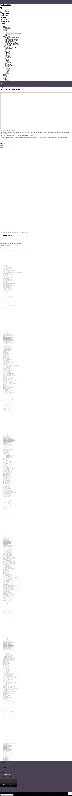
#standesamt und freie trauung (30, 91)
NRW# (4, 336)
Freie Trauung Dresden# (7, 607)
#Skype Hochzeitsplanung (7, 359)
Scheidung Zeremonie (7, 709)
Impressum (7, 80)
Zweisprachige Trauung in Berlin (8, 369)
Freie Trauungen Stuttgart (7, 644)
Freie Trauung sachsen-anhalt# (8, 424)
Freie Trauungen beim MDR (8, 552)
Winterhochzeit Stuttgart (7, 551)
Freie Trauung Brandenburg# (8, 313)
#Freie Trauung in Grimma (7, 656)
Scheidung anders (6, 621)
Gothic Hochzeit (6, 275)
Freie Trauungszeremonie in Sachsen (9, 468)
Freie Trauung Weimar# (4, 232)
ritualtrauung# (5, 291)
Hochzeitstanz (5, 705)
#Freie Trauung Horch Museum (8, 410)
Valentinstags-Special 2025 (7, 258)
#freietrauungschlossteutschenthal (9, 568)
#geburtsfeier (5, 694)
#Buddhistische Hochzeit (7, 567)
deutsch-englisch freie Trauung (8, 308)
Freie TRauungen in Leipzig (8, 370)
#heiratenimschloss (6, 573)
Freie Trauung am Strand (7, 731)
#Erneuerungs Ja (6, 487)
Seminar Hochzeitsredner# (7, 279)
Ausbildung (5, 30)
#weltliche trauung (6, 454)
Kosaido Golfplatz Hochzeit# (8, 337)
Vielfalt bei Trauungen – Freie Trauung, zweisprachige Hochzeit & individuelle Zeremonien (19, 249)
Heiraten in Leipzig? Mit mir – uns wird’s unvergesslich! (13, 257)
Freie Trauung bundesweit (7, 556)
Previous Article (3, 237)
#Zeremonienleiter (6, 360)
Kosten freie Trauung (6, 307)
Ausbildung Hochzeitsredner (8, 491)
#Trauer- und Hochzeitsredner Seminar (9, 380)
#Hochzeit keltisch (6, 566)
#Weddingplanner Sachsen (7, 637)
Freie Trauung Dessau (7, 670)
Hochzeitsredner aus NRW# (8, 739)
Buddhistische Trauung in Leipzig (9, 498)
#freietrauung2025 (6, 417)
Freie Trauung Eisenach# (7, 620)
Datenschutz (2, 769)
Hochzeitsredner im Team (7, 555)
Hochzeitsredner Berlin (7, 306)
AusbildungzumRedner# (7, 663)
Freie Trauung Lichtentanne (8, 348)
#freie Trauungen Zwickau (7, 593)
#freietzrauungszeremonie (7, 628)
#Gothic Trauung (6, 414)
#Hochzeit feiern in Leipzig (7, 412)
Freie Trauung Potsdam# (7, 522)
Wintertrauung (5, 300)
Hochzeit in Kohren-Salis (7, 648)
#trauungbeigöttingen (6, 758)
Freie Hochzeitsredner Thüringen (8, 464)
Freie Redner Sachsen (6, 391)
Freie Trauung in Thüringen (8, 495)
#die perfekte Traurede (7, 538)
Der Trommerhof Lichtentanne (8, 285)
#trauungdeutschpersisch (7, 574)
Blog (3, 67)
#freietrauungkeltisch (6, 661)
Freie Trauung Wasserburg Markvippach (10, 711)
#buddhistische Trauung (7, 537)
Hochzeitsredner (5, 266)
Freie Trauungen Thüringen (40, 91)
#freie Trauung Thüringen (7, 721)
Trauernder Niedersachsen (7, 592)
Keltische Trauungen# (7, 273)
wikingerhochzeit (6, 482)
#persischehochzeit (6, 540)
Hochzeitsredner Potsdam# (7, 553)
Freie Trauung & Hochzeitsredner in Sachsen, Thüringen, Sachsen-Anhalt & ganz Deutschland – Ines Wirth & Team (26, 86)
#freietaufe (4, 384)
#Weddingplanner (6, 421)
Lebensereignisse (6, 494)
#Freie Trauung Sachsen (7, 350)
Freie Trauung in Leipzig (7, 371)
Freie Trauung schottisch (7, 397)
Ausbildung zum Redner (7, 368)
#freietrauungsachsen (6, 356)
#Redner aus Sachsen (6, 475)
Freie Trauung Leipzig (7, 617)
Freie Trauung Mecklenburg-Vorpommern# (10, 577)
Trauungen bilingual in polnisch (8, 470)
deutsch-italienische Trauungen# (8, 362)
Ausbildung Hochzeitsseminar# (8, 343)
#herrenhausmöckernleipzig (7, 754)
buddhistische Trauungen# (7, 462)
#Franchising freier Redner (7, 265)
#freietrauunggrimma (6, 357)
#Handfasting (5, 690)
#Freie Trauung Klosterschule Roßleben (10, 408)
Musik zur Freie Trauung (7, 704)
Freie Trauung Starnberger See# (8, 517)
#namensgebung (5, 447)
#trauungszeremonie (20, 91)
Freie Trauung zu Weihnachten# (8, 613)
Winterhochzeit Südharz (7, 363)
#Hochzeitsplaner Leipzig (7, 575)
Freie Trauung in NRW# (7, 707)
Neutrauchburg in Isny (7, 559)
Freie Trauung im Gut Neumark (8, 649)
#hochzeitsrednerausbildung (8, 449)
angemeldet (6, 243)
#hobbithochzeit (5, 389)
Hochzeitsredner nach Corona (8, 339)
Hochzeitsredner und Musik (8, 500)
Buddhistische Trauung (7, 612)
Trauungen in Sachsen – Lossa (8, 499)
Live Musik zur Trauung (7, 438)
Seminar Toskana (6, 344)
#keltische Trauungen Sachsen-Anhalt (9, 720)
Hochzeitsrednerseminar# (7, 541)
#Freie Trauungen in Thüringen (8, 409)
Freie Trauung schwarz (7, 714)
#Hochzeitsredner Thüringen (8, 378)
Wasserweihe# (5, 448)
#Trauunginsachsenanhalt (7, 697)
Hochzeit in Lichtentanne (7, 316)
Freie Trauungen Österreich (7, 527)
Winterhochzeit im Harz (7, 611)
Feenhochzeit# (5, 510)
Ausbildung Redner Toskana (8, 406)
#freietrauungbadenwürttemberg (8, 693)
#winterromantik (6, 569)
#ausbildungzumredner (7, 480)
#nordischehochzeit (6, 321)
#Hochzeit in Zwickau (7, 442)
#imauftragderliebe (6, 572)
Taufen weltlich (5, 716)
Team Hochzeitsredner (7, 524)
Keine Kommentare (49, 91)
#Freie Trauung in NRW (7, 284)
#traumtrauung (5, 294)
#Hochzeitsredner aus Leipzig (8, 444)
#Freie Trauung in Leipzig (7, 287)
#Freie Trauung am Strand (7, 381)
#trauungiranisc (5, 509)
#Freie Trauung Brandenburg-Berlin (9, 283)
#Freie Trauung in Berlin (7, 346)
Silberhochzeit (5, 710)
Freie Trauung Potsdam (7, 576)
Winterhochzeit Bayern (7, 332)
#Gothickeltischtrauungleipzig (8, 722)
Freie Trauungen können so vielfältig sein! (10, 255)
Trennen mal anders (6, 653)
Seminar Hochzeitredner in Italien (9, 375)
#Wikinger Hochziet (6, 536)
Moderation (5, 364)
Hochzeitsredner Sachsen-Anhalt (8, 472)
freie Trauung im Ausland (7, 422)
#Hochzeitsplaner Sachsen (7, 514)
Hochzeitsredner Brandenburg (8, 345)
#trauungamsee (5, 696)
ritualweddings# (5, 756)
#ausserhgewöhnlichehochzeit (8, 599)
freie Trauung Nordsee (7, 547)
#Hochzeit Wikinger (6, 596)
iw (2, 91)
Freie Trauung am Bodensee (8, 650)
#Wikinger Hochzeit (6, 314)
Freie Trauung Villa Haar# (23, 232)
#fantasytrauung (5, 452)
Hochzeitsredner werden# (7, 399)
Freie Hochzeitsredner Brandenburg (9, 642)
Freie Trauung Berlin (6, 303)
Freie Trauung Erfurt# (6, 590)
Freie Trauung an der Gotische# (8, 516)
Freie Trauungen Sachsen (7, 623)
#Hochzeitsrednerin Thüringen (8, 382)
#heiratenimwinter (6, 539)
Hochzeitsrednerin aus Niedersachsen (9, 562)
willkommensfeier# (6, 748)
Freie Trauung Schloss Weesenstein (9, 301)
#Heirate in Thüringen (7, 476)
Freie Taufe (5, 608)
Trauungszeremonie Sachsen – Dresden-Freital (11, 253)
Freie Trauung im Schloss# (7, 456)
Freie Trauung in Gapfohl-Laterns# (9, 311)
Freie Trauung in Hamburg (7, 654)
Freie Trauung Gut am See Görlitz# (9, 619)
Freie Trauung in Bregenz (7, 549)
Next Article (3, 238)
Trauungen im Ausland (7, 341)
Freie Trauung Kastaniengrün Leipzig (9, 383)
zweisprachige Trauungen (7, 277)
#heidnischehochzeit (6, 723)
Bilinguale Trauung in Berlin (8, 335)
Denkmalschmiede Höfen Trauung (9, 594)
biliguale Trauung (6, 742)
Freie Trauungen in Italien (7, 331)
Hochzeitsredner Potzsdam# (8, 398)
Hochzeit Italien (5, 299)
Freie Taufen (5, 685)
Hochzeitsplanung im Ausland (8, 271)
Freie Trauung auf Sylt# (7, 486)
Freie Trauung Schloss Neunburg (8, 673)
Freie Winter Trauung (6, 719)
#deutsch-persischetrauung (7, 600)
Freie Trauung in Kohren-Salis (8, 679)
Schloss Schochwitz (6, 302)
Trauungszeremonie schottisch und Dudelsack (11, 260)
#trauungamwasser (6, 665)
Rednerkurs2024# (6, 571)
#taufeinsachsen (5, 292)
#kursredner (5, 511)
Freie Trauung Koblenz (7, 519)
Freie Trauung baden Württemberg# (9, 373)
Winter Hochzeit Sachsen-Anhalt (8, 674)
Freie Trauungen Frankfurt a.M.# (8, 392)
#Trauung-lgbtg (5, 355)
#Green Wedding (6, 667)
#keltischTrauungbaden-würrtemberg (9, 691)
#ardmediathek (5, 602)
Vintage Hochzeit (6, 680)
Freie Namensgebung (6, 640)
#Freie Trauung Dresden (7, 471)
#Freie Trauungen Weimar (7, 413)
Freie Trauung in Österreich (7, 518)
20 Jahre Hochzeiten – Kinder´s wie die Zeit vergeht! (12, 259)
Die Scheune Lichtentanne (7, 750)
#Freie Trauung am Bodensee (8, 718)
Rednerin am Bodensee (7, 497)
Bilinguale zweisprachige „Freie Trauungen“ (11, 250)
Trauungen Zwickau (6, 534)
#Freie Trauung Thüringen (14, 232)
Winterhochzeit (5, 269)
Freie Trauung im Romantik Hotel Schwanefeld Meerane (13, 272)
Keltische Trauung (6, 404)
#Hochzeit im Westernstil (7, 296)
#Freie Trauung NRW (6, 625)
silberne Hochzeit (6, 583)
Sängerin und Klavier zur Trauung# (9, 561)
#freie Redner (49, 86)
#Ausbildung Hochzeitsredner (8, 597)
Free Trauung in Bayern (7, 405)
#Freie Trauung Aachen (7, 657)
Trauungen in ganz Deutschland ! (9, 251)
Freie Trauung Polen (6, 639)
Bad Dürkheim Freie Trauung (8, 526)
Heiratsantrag (5, 747)
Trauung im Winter (6, 751)
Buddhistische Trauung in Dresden (9, 713)
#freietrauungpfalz (6, 724)
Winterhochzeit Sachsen (7, 581)
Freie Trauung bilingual (7, 703)
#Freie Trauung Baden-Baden (8, 315)
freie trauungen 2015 (6, 699)
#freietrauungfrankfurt (7, 662)
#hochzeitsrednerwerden (7, 542)
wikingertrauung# (6, 385)
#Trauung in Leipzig (6, 318)
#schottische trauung (6, 666)
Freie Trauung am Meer (7, 267)
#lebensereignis (5, 725)
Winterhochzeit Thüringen (7, 490)
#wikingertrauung (6, 692)
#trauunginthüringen (6, 293)
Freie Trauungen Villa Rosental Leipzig (10, 402)
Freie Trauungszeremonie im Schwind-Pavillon (11, 586)
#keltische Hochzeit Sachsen (8, 689)
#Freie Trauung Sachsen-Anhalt (8, 377)
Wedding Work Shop (6, 278)
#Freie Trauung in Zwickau (7, 379)
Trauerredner (5, 281)
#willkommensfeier (6, 353)
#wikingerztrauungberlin (7, 513)
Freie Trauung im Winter (7, 396)
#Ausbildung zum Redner (7, 535)
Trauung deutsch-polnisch (7, 580)
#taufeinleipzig (5, 323)
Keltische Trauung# (6, 584)
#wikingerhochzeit (6, 629)
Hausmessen (5, 395)
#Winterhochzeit (5, 506)
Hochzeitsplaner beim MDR (8, 582)
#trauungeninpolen (6, 483)
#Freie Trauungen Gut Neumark (8, 564)
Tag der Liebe (5, 715)
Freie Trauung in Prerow (7, 700)
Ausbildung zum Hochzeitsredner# (9, 342)
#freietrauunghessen (6, 630)
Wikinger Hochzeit (6, 376)
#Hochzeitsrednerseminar (7, 504)
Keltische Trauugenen (6, 474)
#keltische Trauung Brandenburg (8, 752)
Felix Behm (5, 712)
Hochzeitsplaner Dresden (7, 545)
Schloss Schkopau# (6, 330)
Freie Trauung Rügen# (7, 460)
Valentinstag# (5, 684)
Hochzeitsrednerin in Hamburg (8, 622)
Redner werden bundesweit (7, 312)
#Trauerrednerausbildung (7, 565)
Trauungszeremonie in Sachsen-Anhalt (9, 682)
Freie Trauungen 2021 (7, 647)
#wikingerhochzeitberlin (7, 481)
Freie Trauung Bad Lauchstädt (8, 441)
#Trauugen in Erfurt (6, 351)
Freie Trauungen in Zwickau (8, 655)
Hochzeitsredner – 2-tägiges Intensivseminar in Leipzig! (12, 252)
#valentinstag (5, 295)
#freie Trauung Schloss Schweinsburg (9, 563)
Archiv (1, 774)
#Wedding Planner (6, 453)
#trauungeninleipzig (6, 603)
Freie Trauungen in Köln (7, 717)
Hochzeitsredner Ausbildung (8, 374)
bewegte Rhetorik (6, 744)
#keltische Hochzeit (6, 729)
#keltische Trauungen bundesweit (9, 658)
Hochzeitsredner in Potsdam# (8, 646)
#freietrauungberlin (6, 450)
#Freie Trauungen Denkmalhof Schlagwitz (10, 686)
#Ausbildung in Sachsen (7, 286)
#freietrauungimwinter (7, 477)
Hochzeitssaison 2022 (6, 372)
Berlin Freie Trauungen (7, 338)
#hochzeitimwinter (6, 508)
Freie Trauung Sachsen (7, 334)
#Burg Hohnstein (6, 626)
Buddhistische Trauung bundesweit (9, 528)
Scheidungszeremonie (6, 591)
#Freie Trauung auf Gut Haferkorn (9, 440)
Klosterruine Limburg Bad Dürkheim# (9, 557)
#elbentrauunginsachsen (7, 420)
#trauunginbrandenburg (7, 727)
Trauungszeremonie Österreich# (8, 280)
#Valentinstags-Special (7, 760)
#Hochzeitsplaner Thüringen (8, 605)
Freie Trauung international (7, 333)
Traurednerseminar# (6, 601)
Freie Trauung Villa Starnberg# (8, 578)
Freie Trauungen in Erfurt (7, 525)
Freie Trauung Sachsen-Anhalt (8, 645)
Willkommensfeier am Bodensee (8, 588)
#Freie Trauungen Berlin (7, 595)
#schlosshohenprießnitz (7, 543)
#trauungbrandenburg (6, 604)
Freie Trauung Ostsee (6, 669)
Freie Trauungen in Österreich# (8, 523)
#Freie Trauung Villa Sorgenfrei (8, 502)
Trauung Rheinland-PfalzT (7, 550)
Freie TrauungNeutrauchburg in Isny (9, 589)
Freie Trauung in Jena (6, 433)
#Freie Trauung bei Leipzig (7, 624)
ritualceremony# (5, 322)
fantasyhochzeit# (6, 479)
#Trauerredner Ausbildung (7, 317)
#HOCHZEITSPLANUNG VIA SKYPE (10, 390)
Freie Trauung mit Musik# (7, 469)
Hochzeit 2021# (5, 276)
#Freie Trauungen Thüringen (8, 319)
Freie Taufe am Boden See (7, 466)
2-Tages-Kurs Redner (6, 310)
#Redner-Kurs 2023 (6, 411)
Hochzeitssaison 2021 (6, 403)
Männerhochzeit (5, 465)
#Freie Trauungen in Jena (7, 445)
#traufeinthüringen (6, 757)
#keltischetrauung (6, 352)
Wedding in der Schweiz (7, 641)
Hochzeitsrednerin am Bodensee (8, 558)
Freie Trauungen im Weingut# (8, 423)
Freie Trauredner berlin (7, 461)
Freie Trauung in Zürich (7, 488)
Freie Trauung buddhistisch (7, 745)
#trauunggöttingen (6, 664)
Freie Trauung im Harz (7, 643)
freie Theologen (5, 485)
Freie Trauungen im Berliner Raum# (9, 492)
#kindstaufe (5, 478)
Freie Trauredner (6, 681)
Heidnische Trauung (6, 708)
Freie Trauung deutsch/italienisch (8, 455)
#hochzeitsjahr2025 (6, 386)
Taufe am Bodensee (6, 618)
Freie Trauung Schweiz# (7, 579)
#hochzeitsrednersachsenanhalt (8, 660)
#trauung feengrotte (6, 753)
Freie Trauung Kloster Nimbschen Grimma (10, 638)
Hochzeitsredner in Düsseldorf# (8, 274)
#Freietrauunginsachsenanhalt (8, 728)
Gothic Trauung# (6, 683)
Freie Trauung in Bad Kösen (8, 676)
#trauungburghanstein (6, 695)
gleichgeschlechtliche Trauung (8, 496)
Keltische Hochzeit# (6, 614)
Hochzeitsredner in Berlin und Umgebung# (10, 677)
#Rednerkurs (5, 627)
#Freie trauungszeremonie (7, 289)
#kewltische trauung (6, 320)
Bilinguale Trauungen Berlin (8, 400)
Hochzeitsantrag (5, 282)
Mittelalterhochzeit (6, 407)
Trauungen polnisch (6, 501)
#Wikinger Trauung (6, 505)
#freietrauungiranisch (6, 570)
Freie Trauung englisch (7, 366)
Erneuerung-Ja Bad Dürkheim (8, 587)
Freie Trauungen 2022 (7, 435)
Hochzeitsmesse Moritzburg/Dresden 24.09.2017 (11, 365)
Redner (4, 46)
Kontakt (4, 78)
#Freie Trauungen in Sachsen (8, 659)
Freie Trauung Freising (7, 437)
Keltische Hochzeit (6, 436)
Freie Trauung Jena (6, 672)
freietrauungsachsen (6, 419)
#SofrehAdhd (5, 544)
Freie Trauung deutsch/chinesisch (9, 270)
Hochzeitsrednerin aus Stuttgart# (8, 706)
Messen (4, 489)
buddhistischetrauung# (7, 416)
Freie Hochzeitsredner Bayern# (8, 548)
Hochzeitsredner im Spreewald (8, 702)
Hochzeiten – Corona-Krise (7, 741)
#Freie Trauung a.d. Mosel (7, 347)
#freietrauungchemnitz (7, 418)
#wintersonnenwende (6, 755)
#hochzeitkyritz (5, 759)
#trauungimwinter (6, 446)
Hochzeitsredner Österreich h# (8, 554)
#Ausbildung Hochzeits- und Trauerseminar (10, 688)
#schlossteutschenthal (6, 598)
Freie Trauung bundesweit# (7, 493)
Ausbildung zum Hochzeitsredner (9, 585)
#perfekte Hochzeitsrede (7, 507)
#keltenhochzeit (5, 290)
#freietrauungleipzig (6, 388)
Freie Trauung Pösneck (7, 652)
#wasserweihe (5, 415)
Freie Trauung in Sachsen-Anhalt (8, 651)
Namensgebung (5, 432)
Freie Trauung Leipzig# (7, 732)
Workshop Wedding (6, 309)
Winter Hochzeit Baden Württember (9, 520)
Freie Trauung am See (7, 606)
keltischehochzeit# (6, 354)
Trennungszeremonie (6, 678)
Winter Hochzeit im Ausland (8, 425)
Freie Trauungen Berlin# (7, 367)
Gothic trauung (5, 610)
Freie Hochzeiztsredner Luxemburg (9, 304)
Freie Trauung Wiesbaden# (7, 361)
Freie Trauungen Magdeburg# (8, 701)
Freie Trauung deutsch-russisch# (8, 394)
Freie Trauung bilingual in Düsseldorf (9, 305)
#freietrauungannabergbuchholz (8, 387)
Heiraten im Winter (6, 459)
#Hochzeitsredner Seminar (7, 349)
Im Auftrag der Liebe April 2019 (8, 521)
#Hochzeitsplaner (6, 484)
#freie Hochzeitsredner (12, 91)
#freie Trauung (5, 668)
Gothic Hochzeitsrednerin (7, 746)
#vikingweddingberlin (7, 451)
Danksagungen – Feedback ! (10, 65)
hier (56, 792)
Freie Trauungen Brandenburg (8, 546)
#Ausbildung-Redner (6, 473)
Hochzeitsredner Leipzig (7, 401)
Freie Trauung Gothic (6, 740)
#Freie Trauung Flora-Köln (7, 749)
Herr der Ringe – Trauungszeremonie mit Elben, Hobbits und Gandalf (15, 254)
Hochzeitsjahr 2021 (6, 615)
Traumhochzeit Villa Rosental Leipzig (9, 434)
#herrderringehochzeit (6, 358)
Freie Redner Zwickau (7, 503)
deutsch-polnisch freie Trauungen (9, 340)
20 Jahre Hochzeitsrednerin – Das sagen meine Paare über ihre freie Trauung (16, 256)
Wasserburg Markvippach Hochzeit (9, 743)
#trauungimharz (5, 726)
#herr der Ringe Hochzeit (7, 288)
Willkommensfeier (6, 463)
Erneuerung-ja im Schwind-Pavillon (9, 616)
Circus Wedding (5, 609)
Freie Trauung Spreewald (7, 671)
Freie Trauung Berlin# (7, 393)
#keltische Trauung (6, 698)
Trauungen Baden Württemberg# (8, 675)
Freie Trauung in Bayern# (7, 457)
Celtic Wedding (5, 443)
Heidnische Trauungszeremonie (8, 467)
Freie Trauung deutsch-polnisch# (8, 439)
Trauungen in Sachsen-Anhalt (8, 298)
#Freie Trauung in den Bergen (8, 687)
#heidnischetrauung (6, 512)
